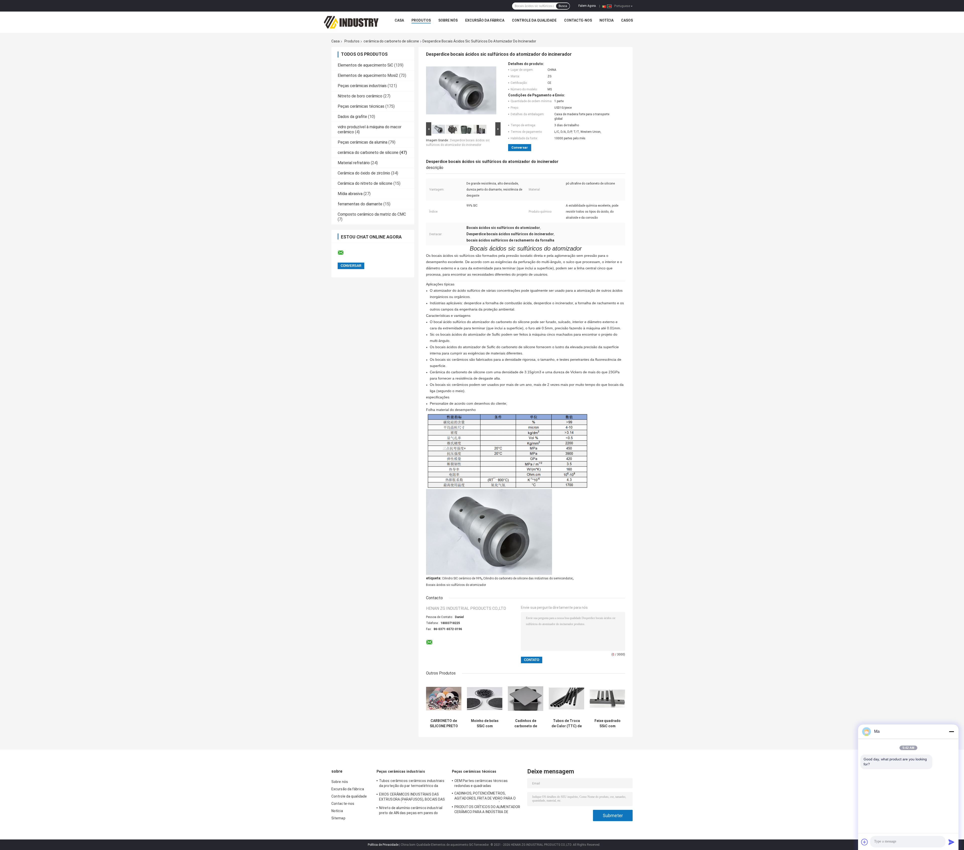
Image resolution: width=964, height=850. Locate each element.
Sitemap (338, 818)
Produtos (421, 20)
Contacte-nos (578, 20)
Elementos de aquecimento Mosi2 (368, 75)
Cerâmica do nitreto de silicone (365, 183)
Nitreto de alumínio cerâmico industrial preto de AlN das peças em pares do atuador (410, 811)
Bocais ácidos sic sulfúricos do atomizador (456, 585)
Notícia (606, 20)
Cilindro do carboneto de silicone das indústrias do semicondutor (528, 578)
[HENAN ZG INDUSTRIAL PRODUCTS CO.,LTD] (351, 21)
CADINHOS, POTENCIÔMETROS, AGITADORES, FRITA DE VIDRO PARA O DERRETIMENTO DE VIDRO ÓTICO (485, 796)
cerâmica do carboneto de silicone (391, 41)
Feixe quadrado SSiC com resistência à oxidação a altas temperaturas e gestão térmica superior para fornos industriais (607, 723)
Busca (563, 6)
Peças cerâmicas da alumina (362, 142)
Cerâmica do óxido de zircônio (364, 173)
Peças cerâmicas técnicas (361, 106)
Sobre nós (448, 20)
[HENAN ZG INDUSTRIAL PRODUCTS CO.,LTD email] (344, 253)
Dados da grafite (352, 116)
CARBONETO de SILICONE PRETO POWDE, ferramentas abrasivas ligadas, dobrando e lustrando (444, 723)
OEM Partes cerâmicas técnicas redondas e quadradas (481, 783)
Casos (627, 20)
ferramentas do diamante (360, 204)
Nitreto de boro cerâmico (360, 96)
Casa (399, 20)
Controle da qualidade (534, 20)
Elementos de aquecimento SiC (365, 65)
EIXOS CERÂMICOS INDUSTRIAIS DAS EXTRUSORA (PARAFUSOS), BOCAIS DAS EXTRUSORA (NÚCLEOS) (412, 797)
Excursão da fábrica (484, 20)
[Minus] (951, 731)
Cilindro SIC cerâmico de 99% (462, 578)
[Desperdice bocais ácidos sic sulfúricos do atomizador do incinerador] (461, 91)
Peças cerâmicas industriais (362, 85)
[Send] (951, 841)
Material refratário (354, 162)
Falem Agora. (587, 6)
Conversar (519, 147)
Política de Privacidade (383, 844)
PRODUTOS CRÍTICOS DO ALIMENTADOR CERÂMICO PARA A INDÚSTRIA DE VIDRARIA (487, 810)
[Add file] (864, 841)
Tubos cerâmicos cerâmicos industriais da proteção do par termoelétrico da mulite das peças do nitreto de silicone (411, 784)
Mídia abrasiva (350, 193)
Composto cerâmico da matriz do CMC (372, 214)
